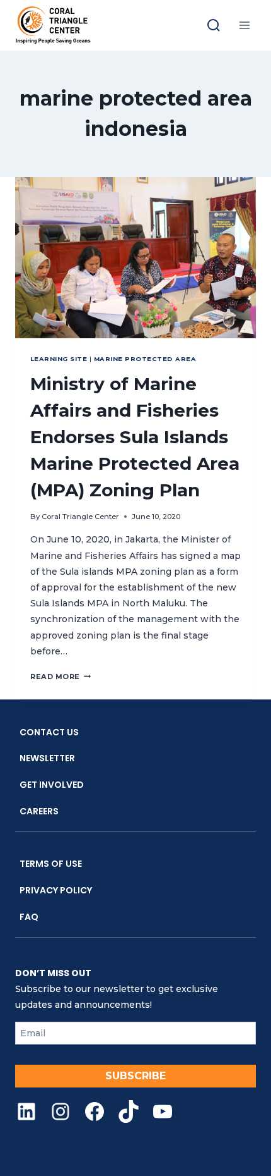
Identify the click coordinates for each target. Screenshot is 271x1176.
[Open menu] (244, 25)
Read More (60, 676)
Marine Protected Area (145, 358)
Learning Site (58, 358)
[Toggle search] (213, 25)
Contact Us (49, 732)
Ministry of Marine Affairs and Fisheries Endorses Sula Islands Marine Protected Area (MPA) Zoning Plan (134, 437)
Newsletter (47, 758)
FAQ (29, 916)
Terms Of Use (51, 863)
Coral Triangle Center (80, 516)
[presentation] (135, 257)
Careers (39, 811)
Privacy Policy (56, 890)
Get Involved (52, 784)
